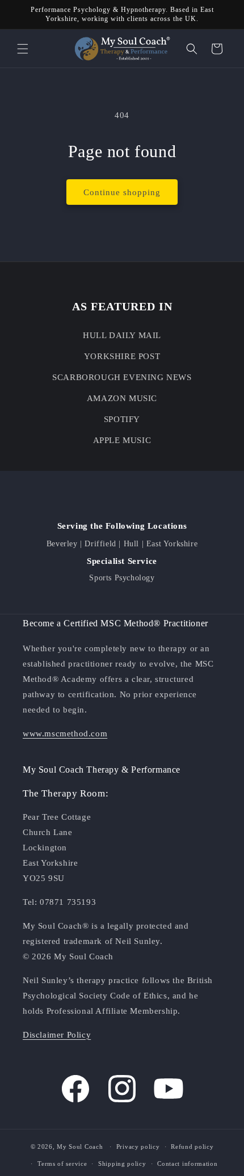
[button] (22, 48)
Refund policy (192, 1146)
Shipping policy (122, 1163)
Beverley (62, 543)
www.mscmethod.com (65, 733)
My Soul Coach (80, 1146)
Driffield (100, 543)
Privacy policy (138, 1146)
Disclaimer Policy (57, 1034)
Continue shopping (122, 192)
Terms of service (62, 1163)
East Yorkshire (171, 543)
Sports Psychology (121, 578)
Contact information (187, 1163)
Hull (131, 543)
